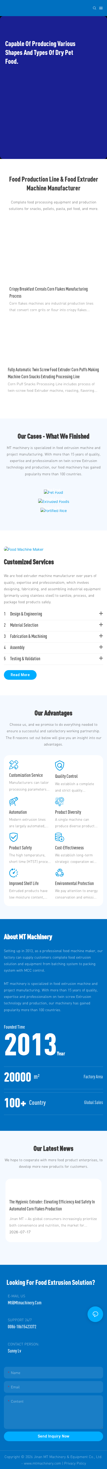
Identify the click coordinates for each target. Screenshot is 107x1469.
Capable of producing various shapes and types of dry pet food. (40, 52)
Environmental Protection (74, 883)
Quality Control (66, 776)
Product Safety (20, 847)
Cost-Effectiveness (69, 847)
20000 (17, 1076)
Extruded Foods (53, 499)
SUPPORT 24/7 (20, 1320)
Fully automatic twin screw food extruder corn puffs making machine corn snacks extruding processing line (53, 373)
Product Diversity (68, 812)
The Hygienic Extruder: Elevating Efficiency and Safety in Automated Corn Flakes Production (52, 1205)
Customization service (26, 775)
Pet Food (53, 490)
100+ (15, 1102)
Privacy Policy (75, 1463)
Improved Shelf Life (24, 883)
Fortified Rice (53, 508)
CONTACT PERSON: (23, 1344)
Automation (18, 812)
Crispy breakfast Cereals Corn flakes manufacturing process (48, 292)
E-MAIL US (16, 1296)
